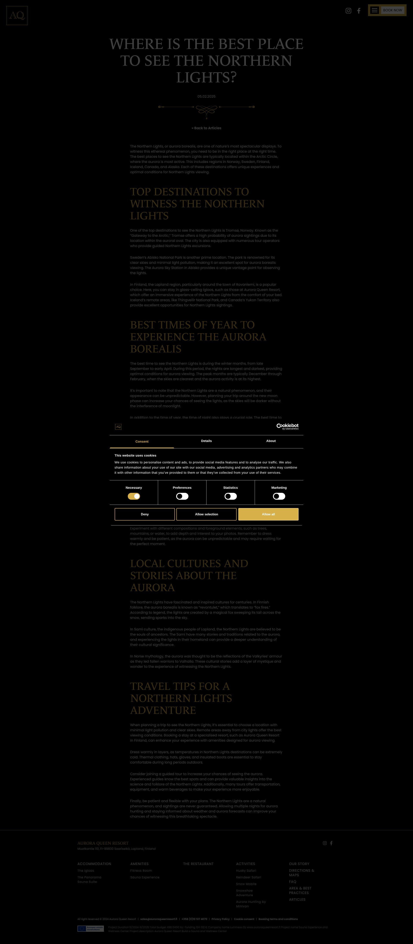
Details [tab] (206, 441)
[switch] (182, 496)
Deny (145, 514)
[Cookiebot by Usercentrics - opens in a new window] (280, 426)
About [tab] (271, 441)
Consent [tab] (142, 441)
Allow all (268, 514)
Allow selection (206, 514)
